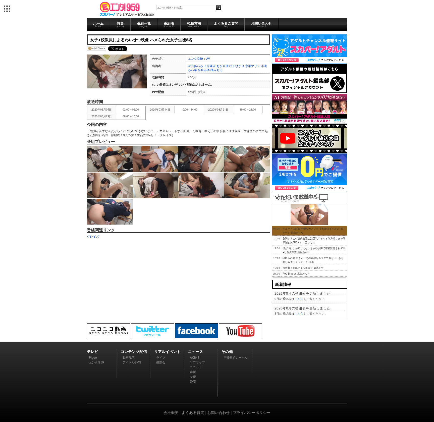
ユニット (196, 367)
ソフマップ (197, 362)
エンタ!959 (195, 58)
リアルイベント (167, 351)
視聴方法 (194, 24)
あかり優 (222, 66)
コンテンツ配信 (134, 351)
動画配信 (129, 357)
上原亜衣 (210, 66)
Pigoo (93, 357)
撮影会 (160, 362)
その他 (227, 351)
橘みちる (216, 70)
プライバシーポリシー (251, 412)
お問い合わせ (261, 24)
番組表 (169, 24)
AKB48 (194, 357)
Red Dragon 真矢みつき (296, 273)
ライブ (160, 357)
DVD (193, 381)
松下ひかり (236, 66)
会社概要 (171, 412)
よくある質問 (193, 412)
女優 (193, 376)
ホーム (98, 24)
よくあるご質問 (226, 24)
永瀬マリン (252, 66)
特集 (120, 24)
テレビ (92, 351)
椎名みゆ (204, 70)
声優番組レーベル (236, 357)
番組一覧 (144, 24)
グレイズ (93, 236)
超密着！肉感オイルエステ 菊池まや (303, 268)
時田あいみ (195, 66)
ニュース (195, 351)
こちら (298, 298)
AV (208, 58)
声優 (193, 372)
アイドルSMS (132, 362)
